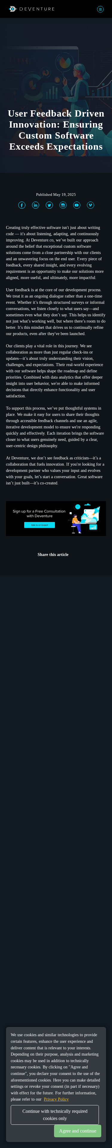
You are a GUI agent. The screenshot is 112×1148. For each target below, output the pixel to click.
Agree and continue (77, 1130)
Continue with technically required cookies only (55, 1115)
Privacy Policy (56, 1099)
